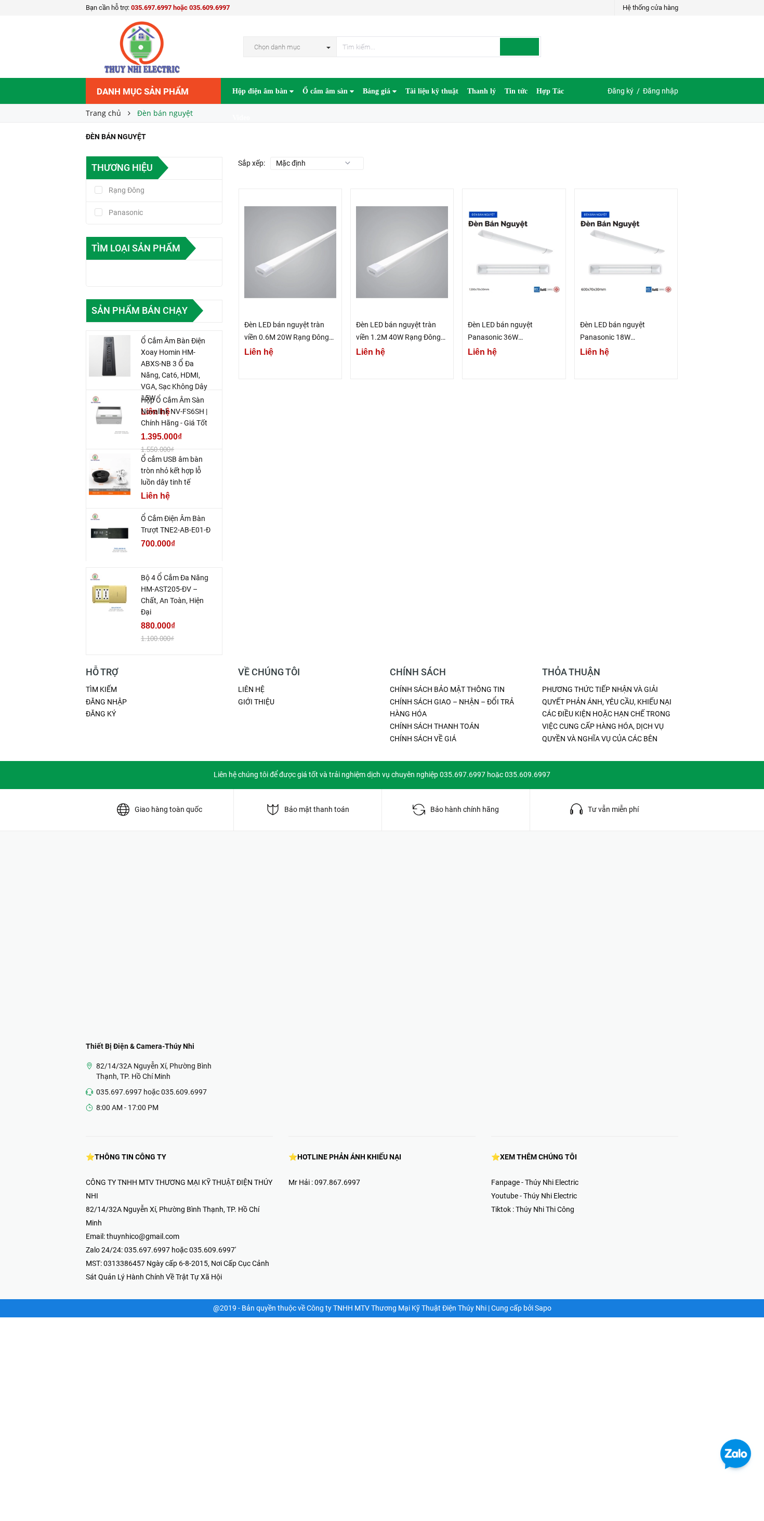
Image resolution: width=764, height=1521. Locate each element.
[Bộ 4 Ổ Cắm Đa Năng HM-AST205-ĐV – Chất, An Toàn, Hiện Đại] (109, 592)
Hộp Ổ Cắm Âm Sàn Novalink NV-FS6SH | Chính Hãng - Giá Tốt (174, 411)
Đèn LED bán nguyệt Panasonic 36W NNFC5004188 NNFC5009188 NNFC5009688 (500, 332)
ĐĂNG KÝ (101, 714)
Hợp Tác (550, 91)
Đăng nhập (660, 91)
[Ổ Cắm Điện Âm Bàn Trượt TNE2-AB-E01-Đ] (109, 533)
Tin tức (516, 91)
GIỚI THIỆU (256, 702)
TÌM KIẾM (101, 689)
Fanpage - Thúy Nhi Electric (534, 1182)
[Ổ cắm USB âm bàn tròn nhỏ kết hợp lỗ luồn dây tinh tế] (109, 474)
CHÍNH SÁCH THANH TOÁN (434, 726)
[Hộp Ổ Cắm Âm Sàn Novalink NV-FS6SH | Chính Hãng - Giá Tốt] (109, 415)
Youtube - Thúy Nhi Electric (534, 1196)
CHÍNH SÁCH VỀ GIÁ (423, 739)
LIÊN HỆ (251, 689)
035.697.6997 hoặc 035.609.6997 (180, 7)
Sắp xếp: (251, 163)
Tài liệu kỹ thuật (431, 91)
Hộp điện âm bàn (260, 91)
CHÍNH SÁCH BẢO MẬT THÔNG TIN (447, 689)
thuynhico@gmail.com (143, 1236)
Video (241, 118)
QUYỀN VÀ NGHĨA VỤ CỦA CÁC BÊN (599, 739)
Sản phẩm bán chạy (139, 310)
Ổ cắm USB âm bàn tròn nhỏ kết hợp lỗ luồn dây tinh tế (172, 470)
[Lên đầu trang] (745, 1489)
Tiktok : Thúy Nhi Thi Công (532, 1209)
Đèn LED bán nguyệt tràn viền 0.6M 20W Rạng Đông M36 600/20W (286, 332)
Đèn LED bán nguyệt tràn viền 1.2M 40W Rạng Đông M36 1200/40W (398, 332)
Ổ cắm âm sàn (326, 91)
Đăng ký (621, 91)
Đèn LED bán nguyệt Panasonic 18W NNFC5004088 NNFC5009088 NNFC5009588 (612, 332)
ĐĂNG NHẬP (106, 702)
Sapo (543, 1308)
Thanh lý (481, 91)
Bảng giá (377, 91)
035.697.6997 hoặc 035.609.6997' (180, 1250)
